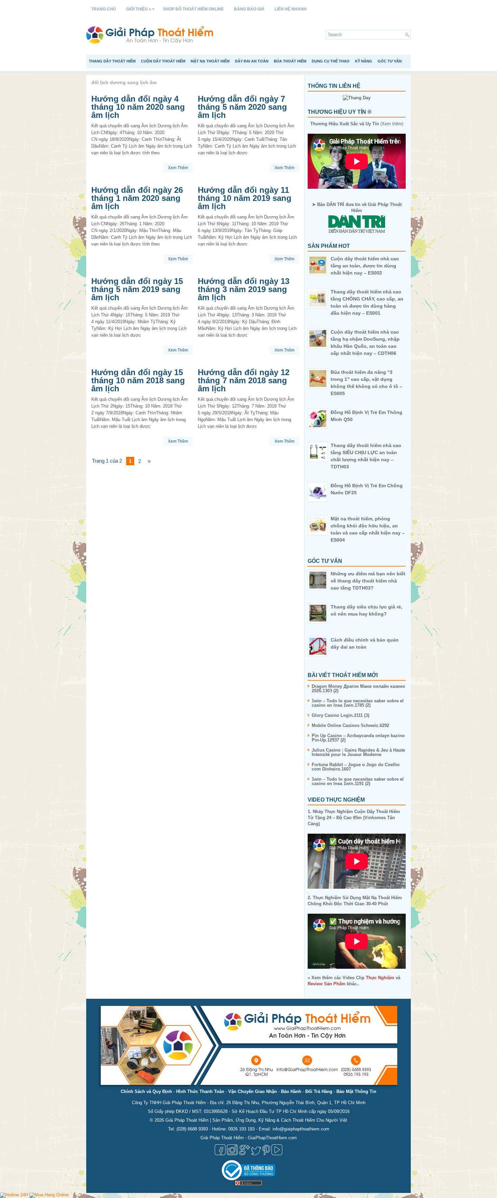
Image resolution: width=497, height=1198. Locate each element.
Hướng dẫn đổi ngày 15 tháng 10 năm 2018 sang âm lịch (138, 380)
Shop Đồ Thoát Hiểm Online (193, 9)
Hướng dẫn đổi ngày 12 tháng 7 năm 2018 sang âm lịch (243, 380)
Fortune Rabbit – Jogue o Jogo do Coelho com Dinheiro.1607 (356, 767)
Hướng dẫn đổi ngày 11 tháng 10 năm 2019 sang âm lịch (244, 198)
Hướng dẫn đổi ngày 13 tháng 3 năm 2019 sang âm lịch (243, 289)
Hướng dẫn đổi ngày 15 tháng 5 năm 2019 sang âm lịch (137, 289)
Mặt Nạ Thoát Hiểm (210, 61)
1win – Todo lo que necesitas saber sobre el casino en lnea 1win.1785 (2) (358, 703)
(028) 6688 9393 (192, 1128)
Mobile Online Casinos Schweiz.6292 (350, 725)
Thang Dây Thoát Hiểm (112, 61)
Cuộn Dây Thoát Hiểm (163, 61)
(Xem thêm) (356, 123)
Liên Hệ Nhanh (291, 9)
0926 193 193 (241, 1128)
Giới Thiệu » (140, 8)
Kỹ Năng (363, 61)
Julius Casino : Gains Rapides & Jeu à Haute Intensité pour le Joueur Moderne (358, 752)
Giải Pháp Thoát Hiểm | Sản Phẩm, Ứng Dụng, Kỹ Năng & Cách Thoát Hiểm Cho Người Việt (256, 1120)
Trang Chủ (103, 9)
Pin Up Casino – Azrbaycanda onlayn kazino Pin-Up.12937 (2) (358, 738)
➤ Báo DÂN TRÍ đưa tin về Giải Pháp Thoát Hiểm (357, 207)
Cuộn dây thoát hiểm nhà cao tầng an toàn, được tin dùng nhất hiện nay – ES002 (365, 266)
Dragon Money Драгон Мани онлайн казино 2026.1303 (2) (358, 688)
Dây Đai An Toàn (251, 61)
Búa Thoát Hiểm (290, 61)
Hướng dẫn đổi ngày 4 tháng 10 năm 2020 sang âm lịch (138, 107)
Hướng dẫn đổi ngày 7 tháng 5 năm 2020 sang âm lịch (242, 107)
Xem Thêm (178, 167)
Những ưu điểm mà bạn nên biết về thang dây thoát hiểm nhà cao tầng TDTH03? (368, 581)
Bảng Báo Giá (249, 9)
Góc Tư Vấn (390, 61)
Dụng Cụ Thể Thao (331, 61)
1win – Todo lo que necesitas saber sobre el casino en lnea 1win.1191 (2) (358, 781)
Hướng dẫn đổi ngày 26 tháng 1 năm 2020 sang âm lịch (137, 198)
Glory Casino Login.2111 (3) (340, 715)
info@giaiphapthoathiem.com (301, 1128)
